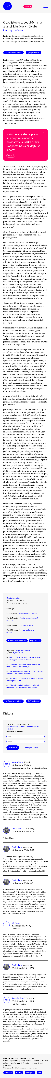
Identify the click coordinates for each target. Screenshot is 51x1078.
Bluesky (26, 1063)
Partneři (8, 1066)
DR (7, 6)
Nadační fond (15, 1063)
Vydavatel (14, 1061)
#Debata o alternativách (17, 641)
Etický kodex (25, 1061)
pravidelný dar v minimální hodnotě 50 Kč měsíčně (22, 728)
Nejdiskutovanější (23, 650)
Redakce (23, 1058)
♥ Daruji (28, 6)
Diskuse (36, 1061)
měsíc (21, 653)
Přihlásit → (13, 748)
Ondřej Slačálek (13, 30)
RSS (39, 1072)
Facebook (8, 1072)
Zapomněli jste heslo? (29, 748)
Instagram (30, 1072)
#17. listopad (35, 641)
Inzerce (34, 1063)
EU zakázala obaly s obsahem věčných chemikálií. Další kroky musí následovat (22, 686)
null (41, 1063)
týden (15, 653)
